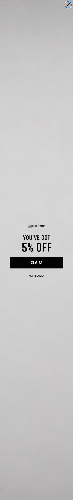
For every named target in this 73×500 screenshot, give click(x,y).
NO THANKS (36, 275)
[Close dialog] (68, 5)
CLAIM (36, 263)
